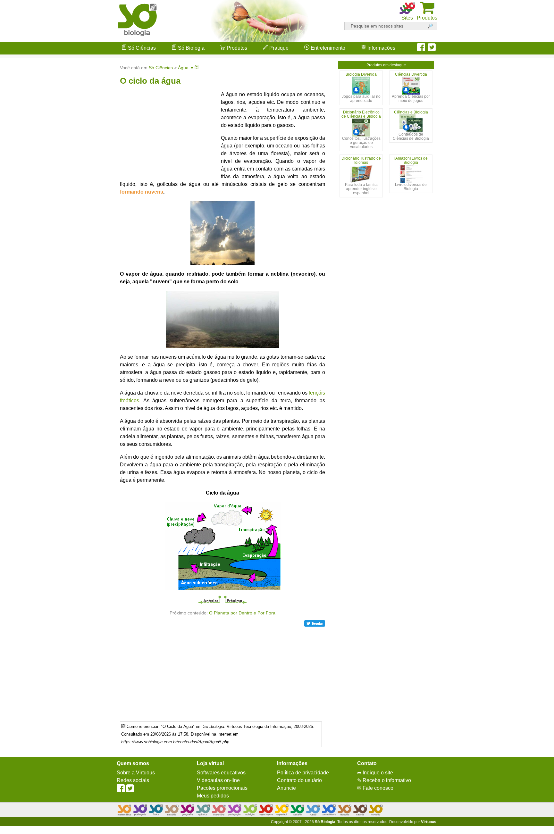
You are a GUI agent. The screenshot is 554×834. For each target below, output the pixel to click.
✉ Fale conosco (375, 788)
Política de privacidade (303, 772)
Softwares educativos (221, 772)
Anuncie (286, 788)
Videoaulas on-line (218, 780)
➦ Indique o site (375, 772)
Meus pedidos (213, 795)
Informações (380, 48)
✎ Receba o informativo (384, 780)
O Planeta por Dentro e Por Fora (242, 612)
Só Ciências (141, 48)
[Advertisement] (528, 417)
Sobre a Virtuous (136, 772)
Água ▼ (186, 67)
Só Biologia (191, 48)
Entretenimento (327, 48)
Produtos (236, 48)
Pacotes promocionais (222, 788)
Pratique (278, 48)
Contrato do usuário (299, 780)
